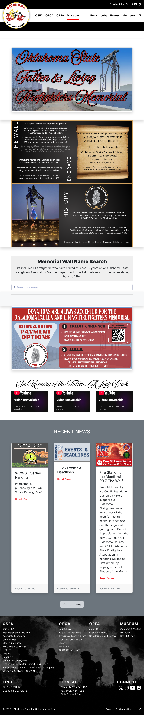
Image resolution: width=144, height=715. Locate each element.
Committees (9, 639)
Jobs (104, 15)
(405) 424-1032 (75, 690)
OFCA (49, 15)
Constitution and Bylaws (102, 636)
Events (115, 15)
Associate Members (14, 636)
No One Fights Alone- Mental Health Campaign (29, 667)
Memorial (125, 632)
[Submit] (14, 287)
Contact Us (117, 4)
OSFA (39, 15)
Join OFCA (65, 629)
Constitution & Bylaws (15, 660)
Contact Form (74, 694)
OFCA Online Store (69, 650)
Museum (73, 15)
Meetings (64, 646)
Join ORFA (95, 629)
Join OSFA (8, 629)
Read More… (23, 499)
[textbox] (72, 287)
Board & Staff (127, 636)
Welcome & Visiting (130, 629)
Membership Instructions (16, 632)
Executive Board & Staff (16, 646)
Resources (8, 657)
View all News (72, 604)
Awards (7, 653)
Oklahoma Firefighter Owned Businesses (25, 664)
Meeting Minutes (12, 643)
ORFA (60, 15)
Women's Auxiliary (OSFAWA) (19, 671)
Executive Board (98, 632)
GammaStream (127, 709)
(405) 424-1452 (78, 687)
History (7, 650)
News (94, 15)
